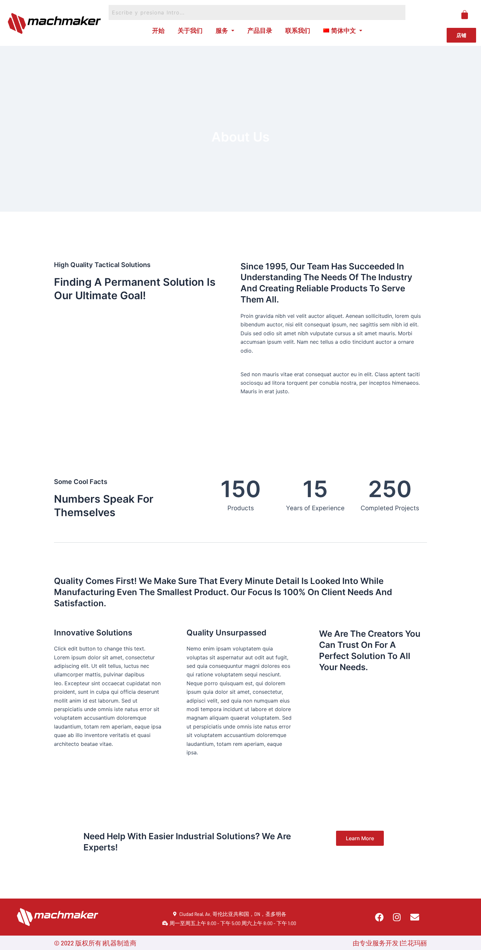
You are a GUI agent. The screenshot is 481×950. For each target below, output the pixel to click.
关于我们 (190, 30)
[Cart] (464, 15)
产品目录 (259, 30)
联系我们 (297, 30)
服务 (222, 30)
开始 (158, 30)
